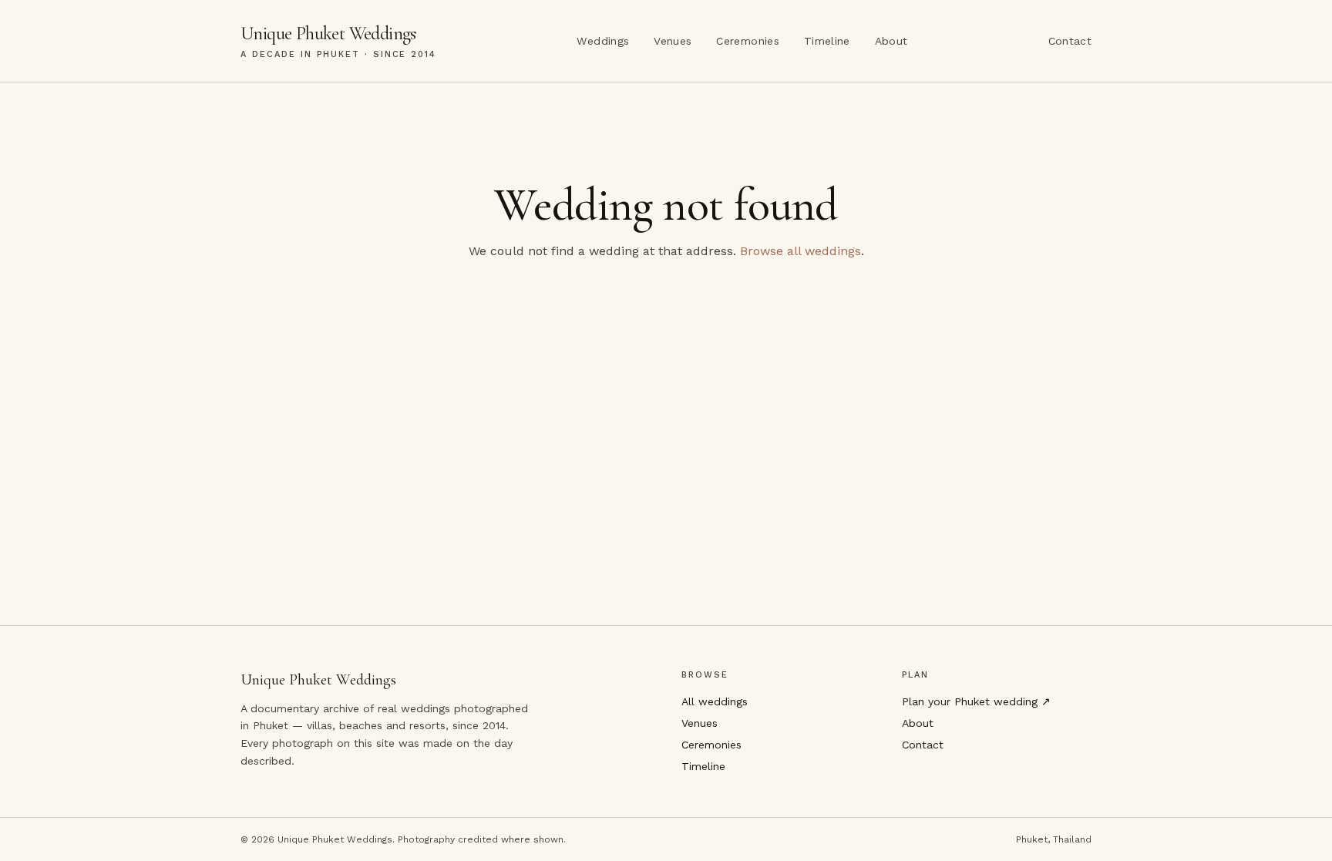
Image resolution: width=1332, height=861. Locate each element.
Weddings (603, 41)
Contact (1070, 41)
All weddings (714, 701)
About (891, 41)
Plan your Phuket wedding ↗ (976, 701)
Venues (672, 41)
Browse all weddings (800, 251)
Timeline (827, 41)
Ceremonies (747, 41)
